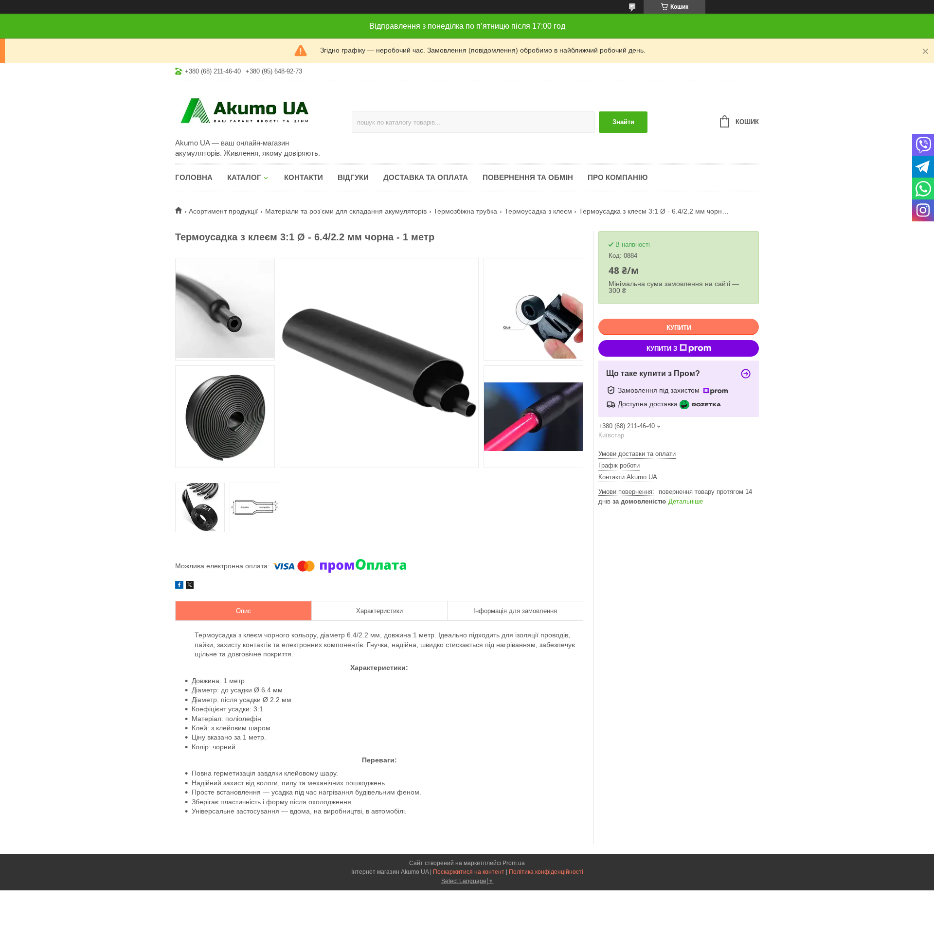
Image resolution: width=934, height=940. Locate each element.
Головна (194, 177)
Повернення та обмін (528, 177)
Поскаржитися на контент (468, 871)
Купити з (662, 348)
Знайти (623, 122)
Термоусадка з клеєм (538, 211)
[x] (190, 586)
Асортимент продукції (223, 211)
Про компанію (617, 177)
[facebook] (179, 586)
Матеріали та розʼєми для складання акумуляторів (346, 211)
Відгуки (353, 177)
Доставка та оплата (425, 177)
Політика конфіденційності (546, 871)
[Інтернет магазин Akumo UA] (260, 110)
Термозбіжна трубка (465, 211)
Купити (678, 327)
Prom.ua (514, 863)
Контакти (303, 177)
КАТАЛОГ (244, 177)
